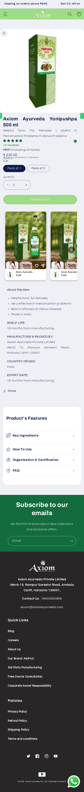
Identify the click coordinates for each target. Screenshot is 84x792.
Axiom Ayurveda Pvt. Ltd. (36, 781)
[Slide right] (82, 116)
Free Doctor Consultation (25, 676)
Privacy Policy (17, 711)
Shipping (8, 157)
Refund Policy (17, 720)
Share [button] (12, 390)
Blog (11, 631)
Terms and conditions (23, 738)
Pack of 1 (14, 168)
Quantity (8, 177)
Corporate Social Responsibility (29, 685)
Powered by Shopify (57, 781)
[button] (5, 14)
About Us (14, 649)
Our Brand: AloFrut (21, 658)
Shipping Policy (18, 729)
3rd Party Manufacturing (25, 667)
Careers (13, 640)
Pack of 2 (38, 168)
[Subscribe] (71, 541)
